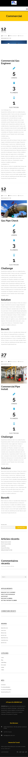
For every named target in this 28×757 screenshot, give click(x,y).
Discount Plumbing (5, 548)
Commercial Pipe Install (10, 387)
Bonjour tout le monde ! (6, 541)
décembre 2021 (4, 628)
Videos (2, 669)
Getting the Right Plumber (6, 550)
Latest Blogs (3, 662)
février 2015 (3, 632)
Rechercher (4, 524)
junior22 (5, 35)
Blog (2, 660)
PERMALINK (21, 35)
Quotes (2, 667)
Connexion (3, 684)
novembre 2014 (4, 640)
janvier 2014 (3, 642)
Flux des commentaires (6, 689)
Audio (2, 657)
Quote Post (3, 546)
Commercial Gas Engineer (10, 62)
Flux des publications (5, 687)
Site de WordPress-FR (5, 692)
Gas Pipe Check (9, 220)
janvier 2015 (3, 635)
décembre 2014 (4, 637)
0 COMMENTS (14, 35)
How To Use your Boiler (6, 543)
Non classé (3, 664)
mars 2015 (3, 630)
